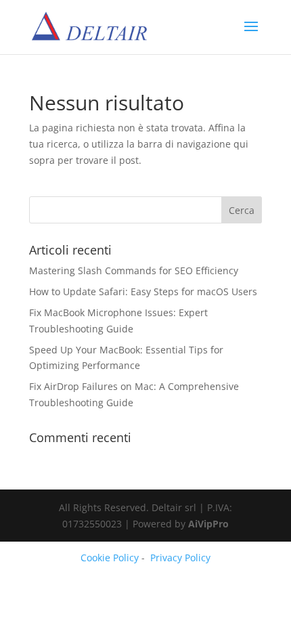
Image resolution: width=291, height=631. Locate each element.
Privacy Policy (180, 557)
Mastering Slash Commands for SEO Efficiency (133, 270)
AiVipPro (208, 523)
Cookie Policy (110, 557)
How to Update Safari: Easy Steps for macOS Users (143, 291)
